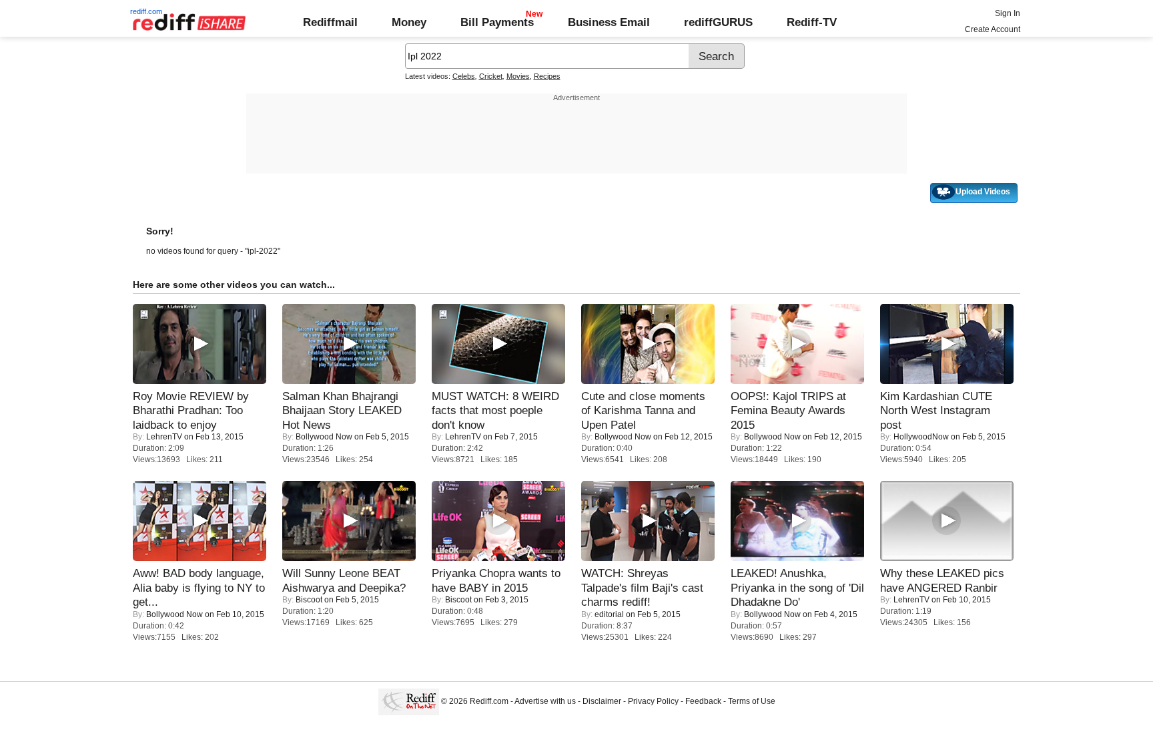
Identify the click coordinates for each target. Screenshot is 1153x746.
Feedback (703, 701)
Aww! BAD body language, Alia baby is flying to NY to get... (199, 587)
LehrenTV (164, 436)
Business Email (609, 22)
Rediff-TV (812, 22)
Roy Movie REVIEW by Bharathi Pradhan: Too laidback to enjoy (191, 410)
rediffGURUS (718, 22)
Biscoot (309, 599)
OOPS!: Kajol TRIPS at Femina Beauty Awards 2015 (788, 410)
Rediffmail (330, 22)
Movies (518, 76)
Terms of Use (751, 701)
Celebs (463, 76)
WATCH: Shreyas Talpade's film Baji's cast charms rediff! (642, 587)
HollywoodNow (921, 436)
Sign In (1007, 13)
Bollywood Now (324, 436)
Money (409, 22)
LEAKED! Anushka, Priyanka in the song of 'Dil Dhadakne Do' (797, 587)
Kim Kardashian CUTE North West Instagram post (936, 410)
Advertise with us (545, 701)
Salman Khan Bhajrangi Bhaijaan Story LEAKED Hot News (342, 410)
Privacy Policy (653, 701)
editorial (609, 614)
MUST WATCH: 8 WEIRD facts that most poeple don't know (495, 410)
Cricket (490, 76)
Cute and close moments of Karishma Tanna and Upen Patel (643, 410)
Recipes (547, 76)
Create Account (992, 29)
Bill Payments (497, 22)
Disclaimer (602, 701)
